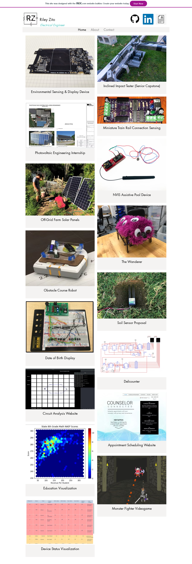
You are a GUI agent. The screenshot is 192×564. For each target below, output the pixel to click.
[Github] (135, 19)
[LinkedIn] (148, 19)
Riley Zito (47, 19)
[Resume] (161, 19)
